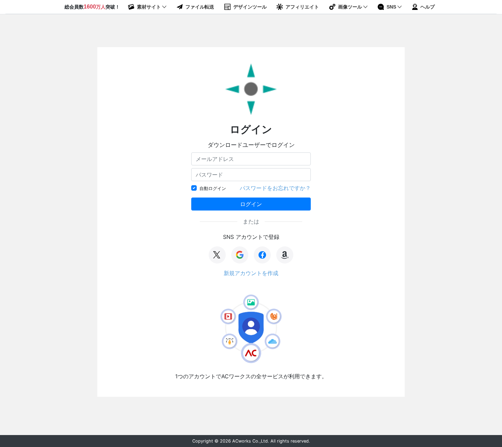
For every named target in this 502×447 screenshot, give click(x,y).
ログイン (251, 204)
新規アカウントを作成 (251, 273)
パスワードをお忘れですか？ (275, 188)
